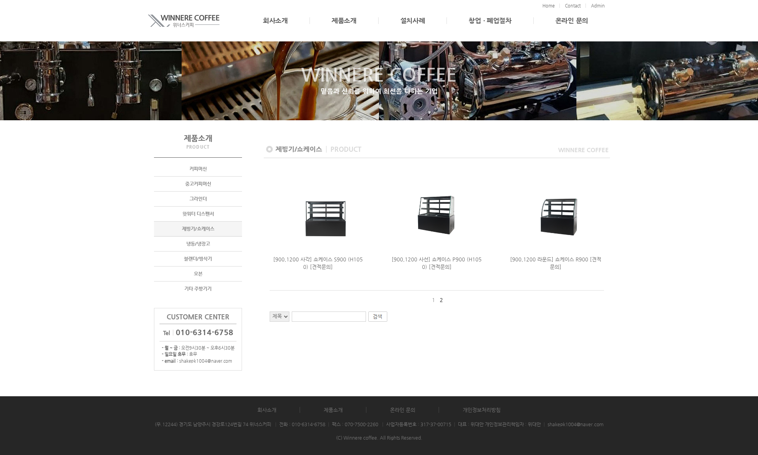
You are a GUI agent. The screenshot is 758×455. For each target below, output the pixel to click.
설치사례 (412, 20)
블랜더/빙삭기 (198, 258)
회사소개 (275, 20)
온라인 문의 (571, 20)
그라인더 (198, 198)
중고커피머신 (198, 183)
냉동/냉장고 (198, 243)
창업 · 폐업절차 (490, 20)
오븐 (198, 273)
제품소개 (344, 20)
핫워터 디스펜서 (198, 213)
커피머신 (198, 169)
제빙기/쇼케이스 (198, 228)
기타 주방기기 (198, 288)
